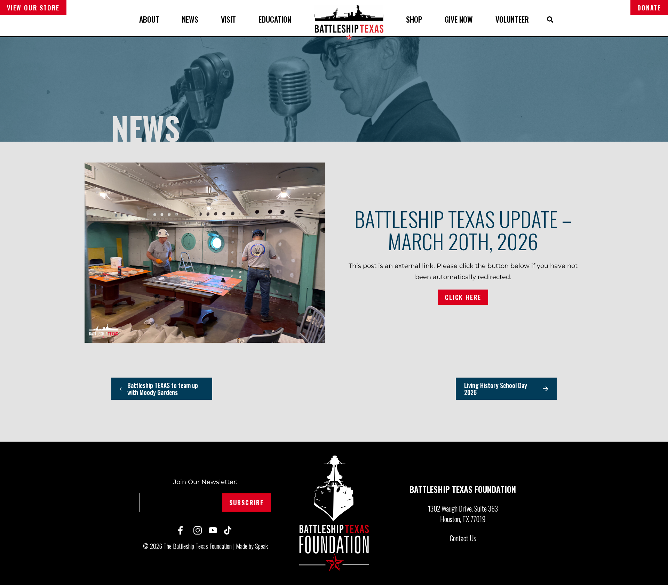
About (149, 19)
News (190, 19)
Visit (228, 19)
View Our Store (33, 7)
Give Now (459, 19)
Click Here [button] (463, 297)
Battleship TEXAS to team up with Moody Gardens (162, 389)
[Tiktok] (228, 530)
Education (275, 19)
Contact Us (463, 538)
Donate (649, 7)
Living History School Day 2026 (495, 389)
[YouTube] (213, 530)
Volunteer (512, 19)
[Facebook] (182, 530)
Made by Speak (252, 546)
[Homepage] (334, 513)
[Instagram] (197, 530)
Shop (414, 19)
